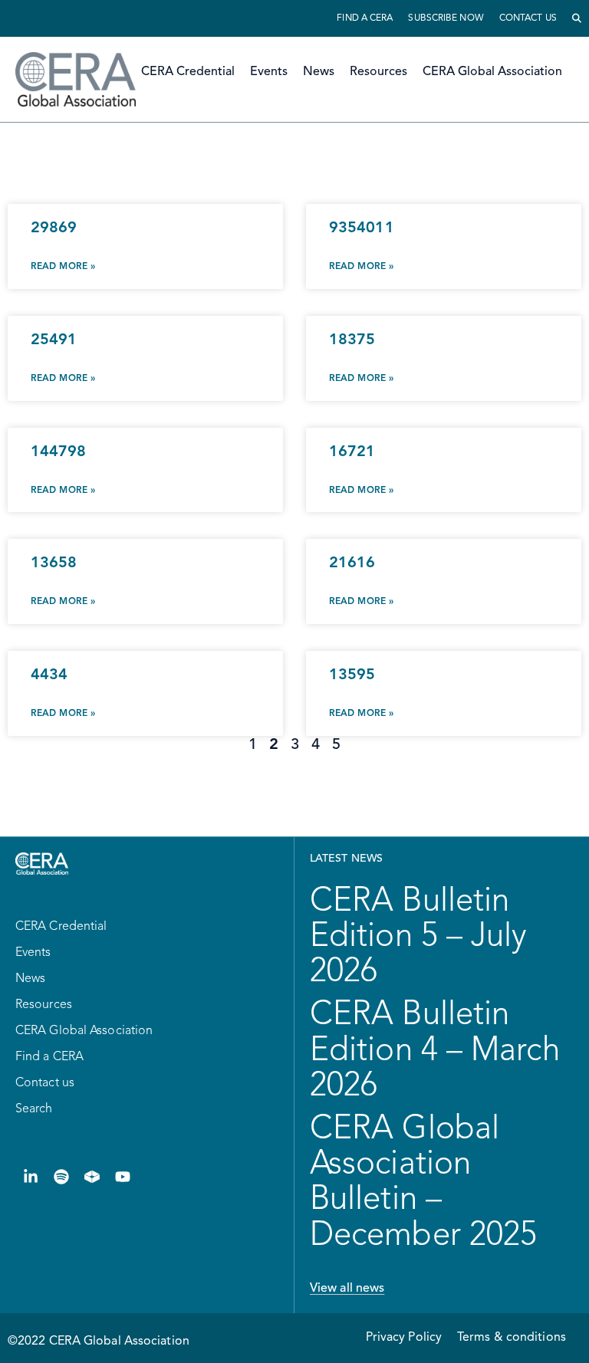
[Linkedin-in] (30, 1176)
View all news (347, 1289)
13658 (54, 563)
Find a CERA (365, 18)
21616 (352, 563)
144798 (59, 452)
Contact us (528, 18)
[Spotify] (61, 1176)
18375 (352, 340)
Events (269, 72)
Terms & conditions (511, 1338)
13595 (352, 675)
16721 (352, 452)
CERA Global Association (492, 72)
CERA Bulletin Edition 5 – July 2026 (418, 936)
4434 (49, 675)
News (318, 72)
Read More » (63, 266)
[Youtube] (122, 1176)
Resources (378, 72)
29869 (54, 228)
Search (34, 1109)
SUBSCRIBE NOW (445, 18)
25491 (54, 340)
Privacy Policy (404, 1338)
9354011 (361, 228)
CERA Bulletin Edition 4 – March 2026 (435, 1050)
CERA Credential (188, 72)
